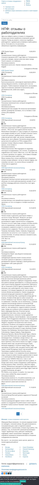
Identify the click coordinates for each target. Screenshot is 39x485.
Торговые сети (9, 7)
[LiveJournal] (10, 473)
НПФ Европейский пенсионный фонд (13, 168)
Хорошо (22, 481)
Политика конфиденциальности (14, 469)
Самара (7, 453)
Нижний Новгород (28, 449)
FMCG (28, 1)
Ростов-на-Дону (10, 451)
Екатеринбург (9, 449)
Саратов (25, 457)
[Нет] (22, 484)
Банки (28, 3)
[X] (8, 473)
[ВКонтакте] (2, 473)
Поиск (4, 23)
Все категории (9, 9)
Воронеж (25, 451)
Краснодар (26, 453)
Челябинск (8, 457)
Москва (7, 447)
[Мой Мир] (6, 473)
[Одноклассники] (4, 473)
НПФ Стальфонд (6, 95)
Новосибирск (9, 455)
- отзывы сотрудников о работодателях (15, 419)
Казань (25, 455)
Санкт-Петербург (28, 447)
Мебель (28, 5)
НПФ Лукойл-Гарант (7, 70)
